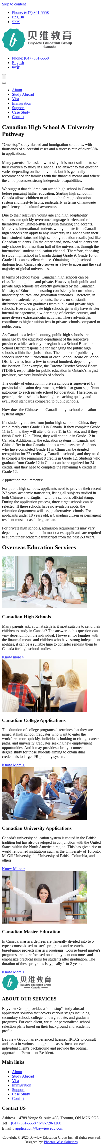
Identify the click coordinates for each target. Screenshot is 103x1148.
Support (18, 108)
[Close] (4, 83)
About (17, 90)
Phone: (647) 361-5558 (30, 12)
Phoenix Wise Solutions (61, 1142)
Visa (15, 99)
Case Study (21, 112)
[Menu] (4, 76)
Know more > (13, 657)
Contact (18, 117)
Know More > (13, 765)
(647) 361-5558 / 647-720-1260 (36, 1123)
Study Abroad (23, 94)
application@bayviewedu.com (39, 1128)
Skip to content (14, 4)
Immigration (21, 103)
